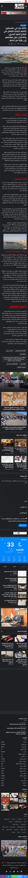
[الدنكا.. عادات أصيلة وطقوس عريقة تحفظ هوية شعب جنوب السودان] (5, 795)
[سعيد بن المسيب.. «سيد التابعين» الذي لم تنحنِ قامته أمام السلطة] (5, 807)
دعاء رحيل (9, 350)
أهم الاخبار (23, 744)
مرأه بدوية (23, 780)
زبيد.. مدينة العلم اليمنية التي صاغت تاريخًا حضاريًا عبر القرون (7, 661)
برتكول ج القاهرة (22, 754)
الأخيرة (14, 566)
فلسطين (22, 364)
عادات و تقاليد (23, 768)
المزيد (24, 751)
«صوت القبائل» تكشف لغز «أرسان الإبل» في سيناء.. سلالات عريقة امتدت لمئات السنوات (9, 594)
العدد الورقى (23, 749)
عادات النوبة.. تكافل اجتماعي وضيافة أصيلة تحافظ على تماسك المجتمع (21, 662)
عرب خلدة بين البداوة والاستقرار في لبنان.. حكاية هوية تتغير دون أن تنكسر (7, 449)
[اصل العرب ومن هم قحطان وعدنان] (22, 574)
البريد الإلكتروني (23, 507)
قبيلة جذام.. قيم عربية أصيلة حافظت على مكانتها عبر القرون (21, 645)
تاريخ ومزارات (22, 759)
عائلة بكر (22, 354)
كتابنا (25, 778)
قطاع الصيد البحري (12, 364)
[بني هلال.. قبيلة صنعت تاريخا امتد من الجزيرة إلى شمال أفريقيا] (23, 795)
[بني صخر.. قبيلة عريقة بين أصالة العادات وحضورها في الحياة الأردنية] (7, 638)
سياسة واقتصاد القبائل (21, 763)
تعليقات (5, 566)
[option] (14, 380)
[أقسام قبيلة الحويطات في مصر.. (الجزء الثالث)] (22, 602)
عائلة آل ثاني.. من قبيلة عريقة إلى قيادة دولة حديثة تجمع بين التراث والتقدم (21, 466)
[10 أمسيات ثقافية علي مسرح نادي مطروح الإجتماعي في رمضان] (22, 587)
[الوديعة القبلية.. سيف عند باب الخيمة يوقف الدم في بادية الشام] (21, 443)
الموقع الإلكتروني (23, 512)
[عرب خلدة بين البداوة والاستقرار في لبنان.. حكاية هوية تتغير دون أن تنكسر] (7, 442)
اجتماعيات (23, 747)
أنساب (24, 742)
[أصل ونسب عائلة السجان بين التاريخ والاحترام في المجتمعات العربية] (7, 459)
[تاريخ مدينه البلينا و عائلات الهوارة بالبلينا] (22, 580)
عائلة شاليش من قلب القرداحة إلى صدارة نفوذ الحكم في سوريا (14, 382)
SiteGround (13, 867)
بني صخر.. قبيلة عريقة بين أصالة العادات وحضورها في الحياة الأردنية (7, 645)
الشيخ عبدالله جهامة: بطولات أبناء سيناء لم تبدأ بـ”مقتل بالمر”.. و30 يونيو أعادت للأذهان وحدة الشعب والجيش (14, 854)
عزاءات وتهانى (22, 771)
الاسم (25, 501)
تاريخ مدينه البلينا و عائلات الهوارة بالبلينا (11, 579)
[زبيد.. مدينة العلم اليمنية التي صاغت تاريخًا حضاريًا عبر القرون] (7, 654)
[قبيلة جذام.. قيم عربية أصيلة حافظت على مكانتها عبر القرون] (21, 638)
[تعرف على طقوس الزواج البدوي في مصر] (14, 806)
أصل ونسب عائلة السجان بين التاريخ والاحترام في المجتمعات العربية (7, 465)
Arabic (16, 533)
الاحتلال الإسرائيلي (20, 350)
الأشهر (23, 566)
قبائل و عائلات (23, 775)
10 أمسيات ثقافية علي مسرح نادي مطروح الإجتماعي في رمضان (10, 587)
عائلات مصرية (18, 22)
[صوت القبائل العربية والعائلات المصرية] (19, 6)
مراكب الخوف (21, 367)
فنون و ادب (23, 773)
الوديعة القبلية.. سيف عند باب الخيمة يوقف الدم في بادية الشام (21, 449)
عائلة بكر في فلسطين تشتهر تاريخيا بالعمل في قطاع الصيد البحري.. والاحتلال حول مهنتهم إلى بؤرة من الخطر (14, 359)
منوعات (24, 783)
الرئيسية (23, 22)
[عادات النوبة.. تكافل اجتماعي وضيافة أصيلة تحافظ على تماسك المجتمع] (21, 654)
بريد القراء (23, 756)
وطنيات (24, 785)
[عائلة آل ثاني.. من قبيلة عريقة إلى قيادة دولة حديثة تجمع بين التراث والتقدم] (21, 459)
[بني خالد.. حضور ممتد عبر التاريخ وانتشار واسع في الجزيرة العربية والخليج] (5, 801)
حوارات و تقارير (22, 761)
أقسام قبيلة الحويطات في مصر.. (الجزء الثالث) (10, 601)
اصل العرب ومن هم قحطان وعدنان (10, 572)
